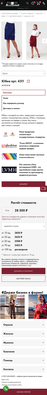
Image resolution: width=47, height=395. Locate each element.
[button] (2, 40)
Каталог (23, 184)
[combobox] (23, 73)
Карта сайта (5, 380)
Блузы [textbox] (5, 73)
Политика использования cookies (12, 385)
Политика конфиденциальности (11, 382)
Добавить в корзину (23, 271)
